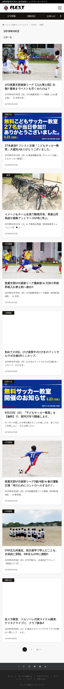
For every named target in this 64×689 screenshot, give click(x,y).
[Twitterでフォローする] (18, 667)
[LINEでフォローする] (35, 667)
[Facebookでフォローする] (24, 667)
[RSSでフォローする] (45, 667)
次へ (38, 650)
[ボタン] (52, 8)
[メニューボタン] (60, 8)
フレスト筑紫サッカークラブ (32, 685)
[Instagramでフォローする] (29, 667)
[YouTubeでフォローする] (40, 667)
